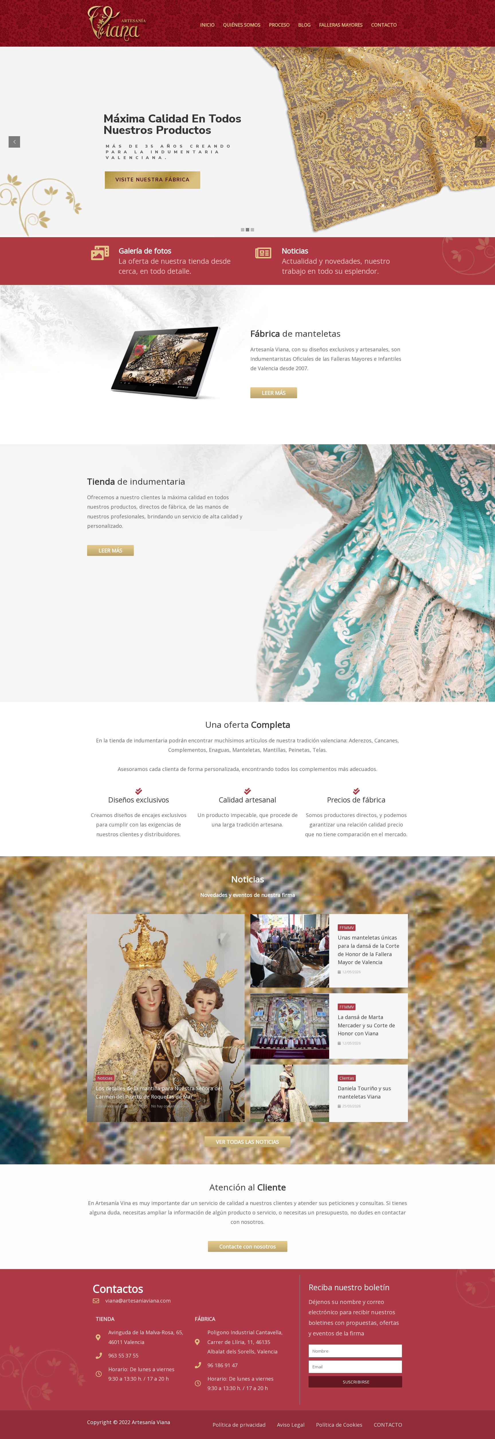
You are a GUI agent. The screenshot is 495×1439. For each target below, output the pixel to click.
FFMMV (346, 927)
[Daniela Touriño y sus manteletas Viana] (289, 1093)
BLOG (304, 25)
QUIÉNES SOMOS (241, 25)
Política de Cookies (339, 1424)
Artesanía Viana (108, 1106)
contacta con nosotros (153, 180)
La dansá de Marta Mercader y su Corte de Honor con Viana (366, 1025)
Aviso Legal (291, 1424)
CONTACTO (384, 25)
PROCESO (279, 25)
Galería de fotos (145, 250)
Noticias (295, 250)
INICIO (207, 25)
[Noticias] (263, 253)
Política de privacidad (239, 1424)
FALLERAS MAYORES (341, 25)
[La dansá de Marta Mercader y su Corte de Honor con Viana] (289, 1026)
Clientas (346, 1078)
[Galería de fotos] (100, 253)
